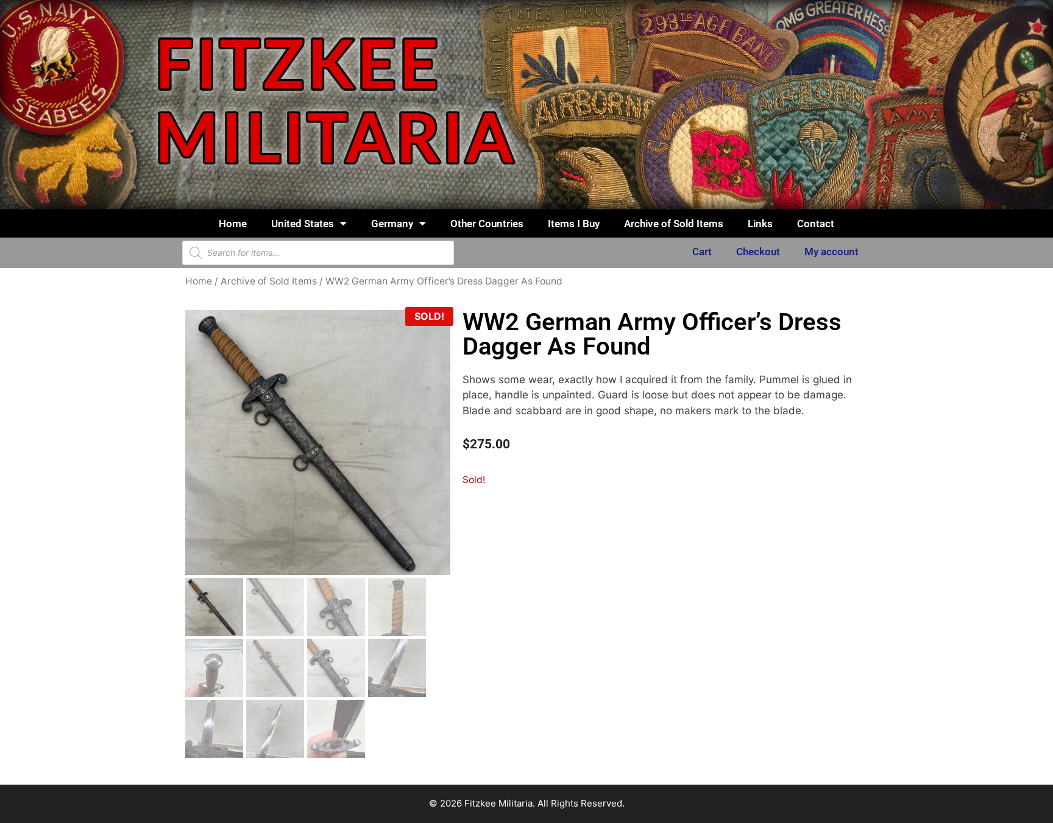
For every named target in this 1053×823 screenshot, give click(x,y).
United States (302, 223)
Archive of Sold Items (673, 223)
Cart (702, 251)
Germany (392, 223)
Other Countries (486, 223)
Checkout (758, 251)
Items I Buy (574, 223)
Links (760, 223)
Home (233, 223)
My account (831, 251)
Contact (815, 223)
